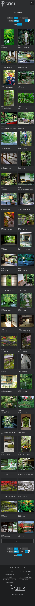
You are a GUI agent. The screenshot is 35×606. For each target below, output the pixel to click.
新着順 (11, 21)
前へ (10, 18)
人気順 (16, 21)
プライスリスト (25, 579)
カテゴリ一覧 (25, 574)
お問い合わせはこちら (17, 594)
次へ (24, 18)
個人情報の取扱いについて (9, 579)
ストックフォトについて (26, 571)
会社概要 (9, 577)
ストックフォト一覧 (9, 574)
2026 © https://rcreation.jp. (13, 602)
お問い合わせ (9, 582)
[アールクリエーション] (17, 3)
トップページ (9, 571)
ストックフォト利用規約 (26, 577)
